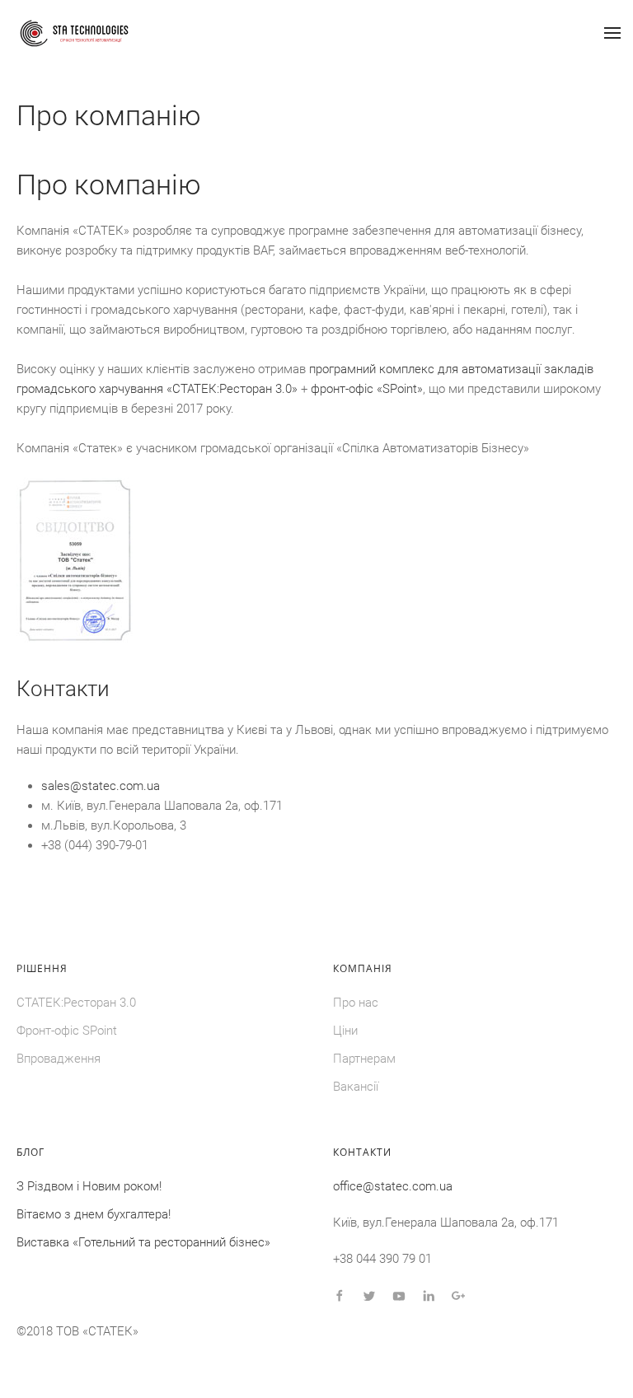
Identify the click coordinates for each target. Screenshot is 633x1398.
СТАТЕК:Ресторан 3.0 (76, 1002)
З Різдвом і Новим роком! (89, 1186)
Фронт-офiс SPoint (66, 1030)
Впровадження (58, 1058)
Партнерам (364, 1058)
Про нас (355, 1002)
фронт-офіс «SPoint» (367, 388)
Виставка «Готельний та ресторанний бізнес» (143, 1242)
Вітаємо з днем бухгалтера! (93, 1214)
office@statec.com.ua (392, 1186)
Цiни (345, 1030)
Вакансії (355, 1086)
